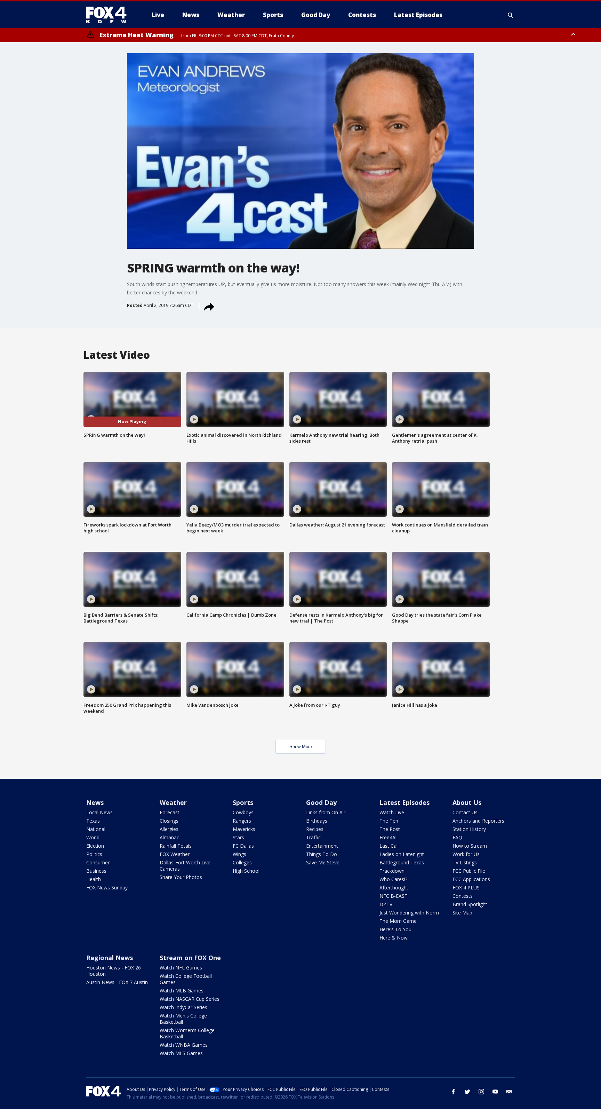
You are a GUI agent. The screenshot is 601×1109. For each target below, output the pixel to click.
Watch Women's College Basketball (187, 1033)
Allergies (169, 829)
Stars (238, 837)
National (95, 829)
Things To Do (321, 854)
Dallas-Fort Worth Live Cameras (185, 865)
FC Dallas (243, 845)
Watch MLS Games (181, 1053)
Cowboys (243, 812)
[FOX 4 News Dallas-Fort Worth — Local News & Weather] (109, 15)
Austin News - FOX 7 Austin (117, 982)
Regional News (109, 957)
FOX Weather (175, 854)
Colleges (242, 862)
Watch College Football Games (186, 979)
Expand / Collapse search (510, 15)
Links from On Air (325, 812)
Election (95, 845)
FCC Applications (471, 879)
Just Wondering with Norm (409, 912)
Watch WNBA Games (184, 1044)
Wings (239, 854)
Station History (469, 829)
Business (96, 871)
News (95, 802)
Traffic (313, 837)
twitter (467, 1091)
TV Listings (464, 862)
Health (93, 879)
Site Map (462, 912)
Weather (173, 802)
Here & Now (393, 937)
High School (246, 871)
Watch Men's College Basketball (183, 1018)
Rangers (242, 820)
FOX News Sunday (107, 887)
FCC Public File (468, 871)
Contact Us (465, 812)
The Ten (388, 820)
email (509, 1091)
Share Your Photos (181, 877)
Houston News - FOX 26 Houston (113, 970)
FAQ (457, 837)
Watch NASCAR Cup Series (189, 999)
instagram (481, 1091)
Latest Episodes (404, 802)
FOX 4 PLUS (466, 887)
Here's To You (395, 929)
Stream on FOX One (190, 957)
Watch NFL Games (181, 967)
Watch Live (391, 812)
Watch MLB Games (181, 990)
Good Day (321, 802)
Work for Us (466, 854)
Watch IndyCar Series (183, 1007)
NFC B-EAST (393, 896)
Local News (99, 812)
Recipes (314, 829)
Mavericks (244, 829)
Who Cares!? (393, 879)
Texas (93, 820)
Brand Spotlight (469, 904)
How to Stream (469, 845)
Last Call (389, 845)
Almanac (169, 837)
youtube (495, 1091)
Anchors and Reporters (478, 820)
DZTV (385, 904)
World (92, 837)
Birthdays (316, 820)
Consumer (98, 862)
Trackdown (391, 871)
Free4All (388, 837)
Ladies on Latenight (401, 854)
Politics (94, 854)
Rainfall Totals (176, 845)
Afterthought (393, 887)
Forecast (169, 812)
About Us (466, 802)
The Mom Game (398, 921)
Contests (462, 896)
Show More (300, 746)
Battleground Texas (401, 862)
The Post (389, 829)
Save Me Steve (322, 862)
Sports (243, 802)
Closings (169, 820)
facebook (453, 1091)
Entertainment (322, 845)
